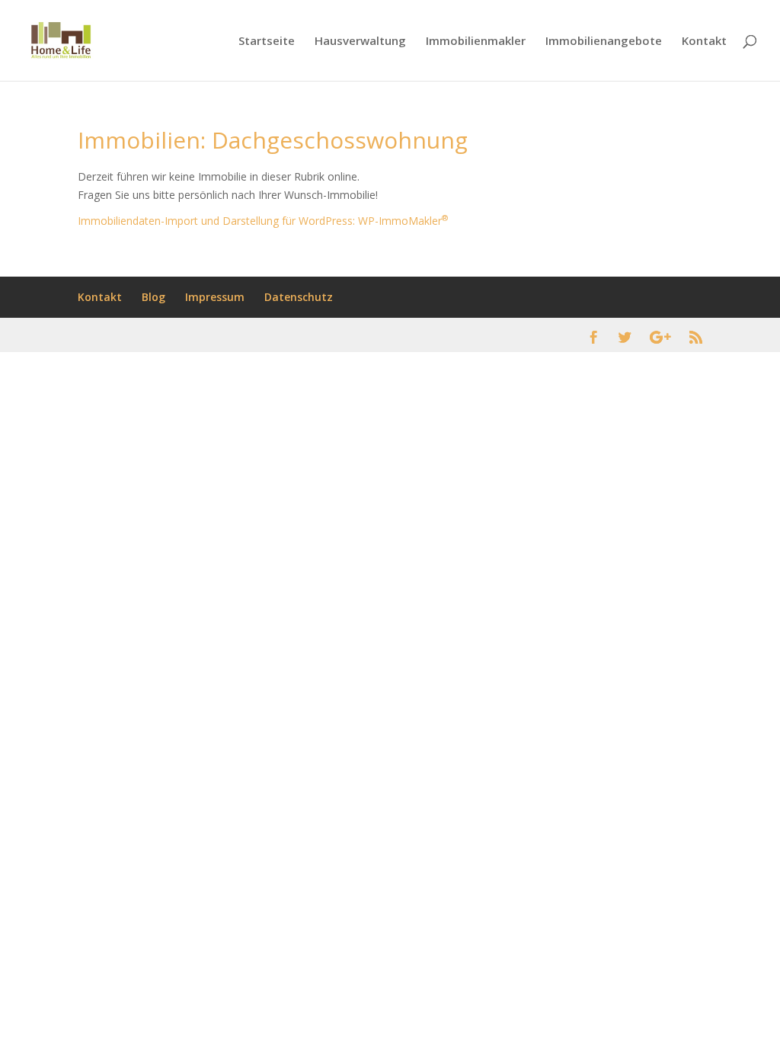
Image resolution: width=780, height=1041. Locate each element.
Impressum (215, 297)
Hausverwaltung (360, 41)
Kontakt (704, 41)
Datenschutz (298, 297)
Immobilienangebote (603, 41)
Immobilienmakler (476, 41)
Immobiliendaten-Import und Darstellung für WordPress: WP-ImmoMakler (263, 220)
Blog (153, 297)
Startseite (266, 41)
